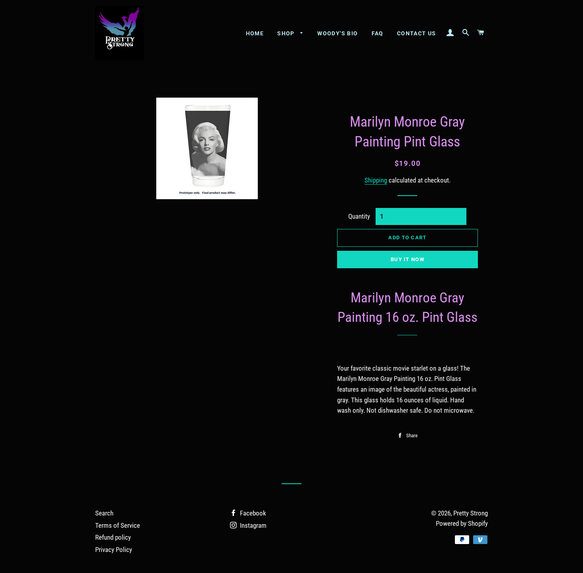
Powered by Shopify (462, 523)
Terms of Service (117, 525)
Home (255, 33)
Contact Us (416, 33)
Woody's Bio (337, 33)
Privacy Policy (113, 550)
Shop (286, 33)
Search (104, 513)
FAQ (378, 33)
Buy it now (407, 259)
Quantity (359, 216)
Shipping (375, 180)
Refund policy (113, 537)
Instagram (252, 525)
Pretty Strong (470, 513)
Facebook (252, 513)
